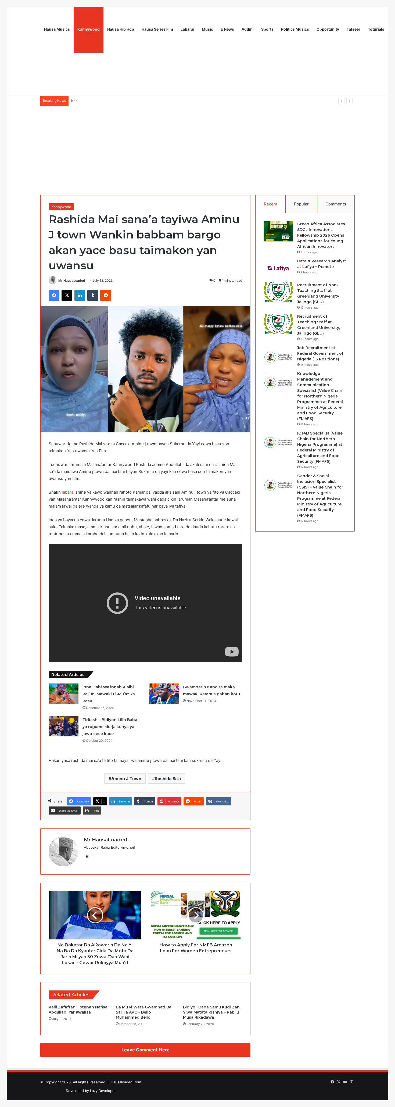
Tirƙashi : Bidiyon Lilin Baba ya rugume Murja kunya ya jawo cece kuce (109, 726)
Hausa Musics (57, 29)
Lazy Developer (103, 1090)
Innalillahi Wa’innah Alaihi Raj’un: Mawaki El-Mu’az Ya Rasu (108, 694)
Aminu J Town (126, 778)
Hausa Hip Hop (120, 29)
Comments (335, 204)
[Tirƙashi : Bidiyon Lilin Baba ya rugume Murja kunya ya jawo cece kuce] (63, 726)
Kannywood (88, 29)
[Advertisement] (197, 146)
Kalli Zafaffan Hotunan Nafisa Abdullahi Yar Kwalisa (78, 1010)
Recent (270, 204)
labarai (68, 492)
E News (227, 29)
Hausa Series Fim (157, 29)
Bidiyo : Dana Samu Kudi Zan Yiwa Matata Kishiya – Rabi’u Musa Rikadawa (211, 1012)
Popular (301, 204)
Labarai (187, 29)
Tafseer (353, 29)
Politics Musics (295, 29)
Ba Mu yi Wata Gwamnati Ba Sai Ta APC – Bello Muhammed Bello (143, 1012)
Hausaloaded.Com (126, 1082)
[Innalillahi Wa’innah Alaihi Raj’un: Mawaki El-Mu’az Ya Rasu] (63, 693)
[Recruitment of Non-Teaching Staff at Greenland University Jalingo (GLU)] (278, 292)
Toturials (376, 29)
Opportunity (328, 29)
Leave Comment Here (145, 1049)
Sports (267, 29)
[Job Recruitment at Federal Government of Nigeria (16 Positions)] (278, 355)
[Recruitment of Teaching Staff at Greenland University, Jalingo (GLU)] (278, 324)
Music (207, 29)
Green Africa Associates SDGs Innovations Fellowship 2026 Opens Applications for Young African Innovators (321, 235)
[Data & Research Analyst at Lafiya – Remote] (278, 268)
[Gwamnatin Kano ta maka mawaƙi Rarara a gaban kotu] (164, 693)
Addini (248, 29)
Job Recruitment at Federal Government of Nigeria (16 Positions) (320, 353)
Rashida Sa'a (168, 778)
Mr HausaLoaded (71, 280)
